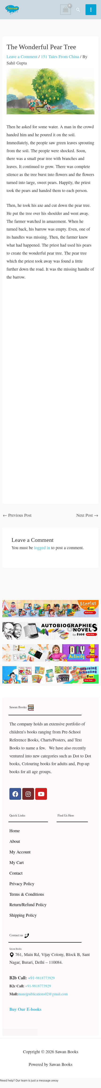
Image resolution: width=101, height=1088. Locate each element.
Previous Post (17, 515)
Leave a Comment (22, 56)
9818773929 (45, 977)
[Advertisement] (50, 338)
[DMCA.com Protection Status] (20, 1031)
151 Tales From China (60, 56)
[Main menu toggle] (90, 9)
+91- (32, 977)
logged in (42, 547)
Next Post (87, 515)
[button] (78, 9)
